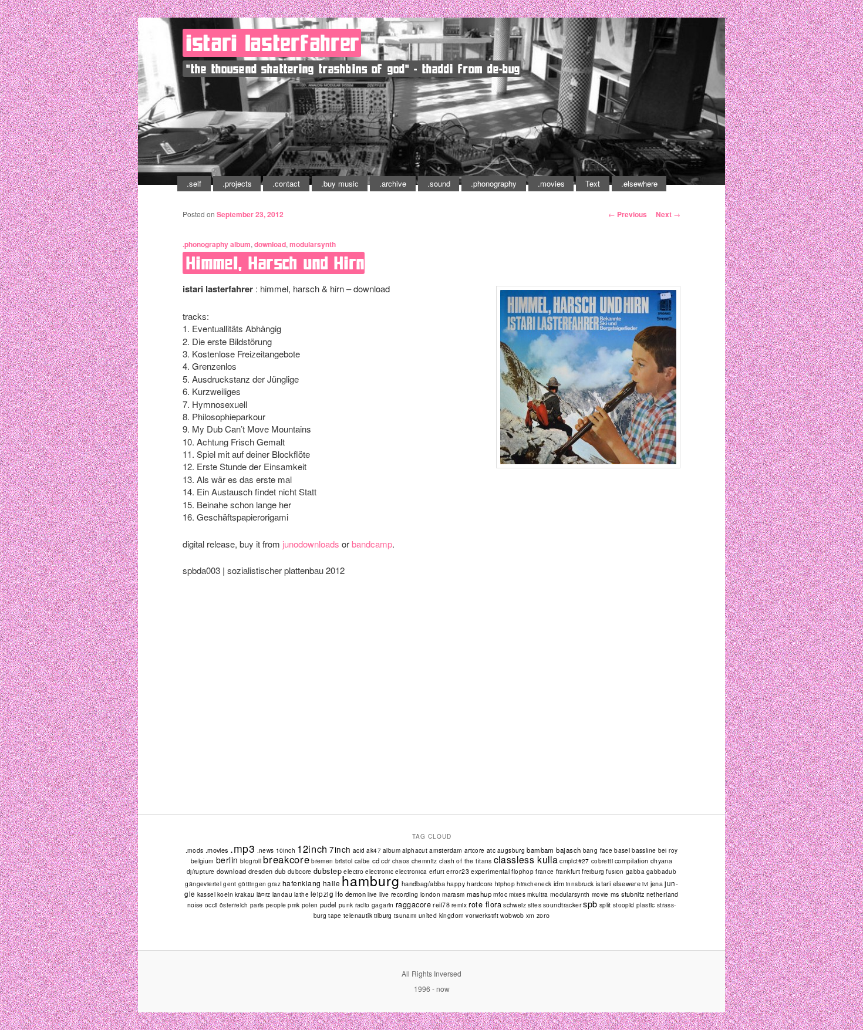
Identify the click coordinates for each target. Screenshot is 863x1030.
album (240, 244)
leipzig (322, 894)
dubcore (300, 871)
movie (600, 894)
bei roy (668, 850)
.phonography (494, 183)
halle (331, 883)
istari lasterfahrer (273, 43)
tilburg (383, 915)
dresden (260, 871)
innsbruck (580, 883)
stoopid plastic (634, 905)
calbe (362, 861)
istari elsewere (618, 883)
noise (195, 904)
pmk (293, 905)
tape (335, 915)
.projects (237, 183)
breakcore (286, 859)
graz (274, 884)
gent (230, 884)
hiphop (505, 883)
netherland (662, 894)
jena (656, 883)
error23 (457, 871)
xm (530, 915)
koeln (225, 894)
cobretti (602, 861)
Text (592, 183)
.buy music (340, 183)
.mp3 (242, 848)
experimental (490, 871)
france (544, 871)
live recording (399, 894)
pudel (328, 904)
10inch (285, 850)
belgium (202, 860)
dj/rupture (201, 871)
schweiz (514, 904)
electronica (411, 871)
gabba (635, 871)
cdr (385, 860)
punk (346, 904)
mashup (479, 894)
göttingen (252, 884)
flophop (522, 871)
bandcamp (372, 544)
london (430, 894)
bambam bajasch (554, 850)
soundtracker (562, 904)
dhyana (661, 860)
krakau (244, 894)
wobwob (512, 915)
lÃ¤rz (264, 894)
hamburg (370, 880)
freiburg (593, 871)
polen (310, 904)
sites (534, 904)
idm (559, 883)
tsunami (405, 915)
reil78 (441, 904)
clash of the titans (465, 860)
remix (459, 904)
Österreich (234, 905)
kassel (206, 894)
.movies (551, 183)
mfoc (500, 894)
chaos (401, 861)
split (605, 904)
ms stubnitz (628, 894)
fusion (614, 871)
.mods (195, 850)
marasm (453, 894)
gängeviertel (203, 883)
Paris (257, 905)
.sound (438, 183)
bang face (598, 850)
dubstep (327, 871)
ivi (645, 884)
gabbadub (661, 871)
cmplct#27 (574, 860)
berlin (227, 860)
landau (282, 894)
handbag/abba (423, 883)
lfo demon (350, 894)
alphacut (414, 850)
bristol (344, 860)
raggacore (414, 904)
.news (265, 850)
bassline (644, 850)
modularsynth (312, 244)
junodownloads (310, 544)
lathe (301, 894)
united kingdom (441, 915)
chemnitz (424, 861)
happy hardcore (470, 883)
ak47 (373, 850)
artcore (474, 850)
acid (359, 850)
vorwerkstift (482, 915)
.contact (286, 183)
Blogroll (250, 861)
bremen (322, 860)
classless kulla (526, 859)
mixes (517, 894)
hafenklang (301, 883)
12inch (312, 849)
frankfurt (568, 871)
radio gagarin (374, 904)
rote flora (484, 904)
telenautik (357, 915)
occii (211, 905)
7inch (340, 849)
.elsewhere (639, 183)
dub (280, 871)
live (372, 894)
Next (668, 214)
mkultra (537, 894)
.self (194, 183)
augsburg (511, 850)
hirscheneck (534, 884)
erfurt (436, 871)
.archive (392, 183)
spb (590, 903)
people (276, 904)
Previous (627, 214)
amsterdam (446, 850)
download (270, 244)
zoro (543, 915)
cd (376, 860)
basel (622, 850)
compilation (632, 860)
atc (491, 850)
